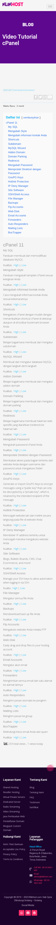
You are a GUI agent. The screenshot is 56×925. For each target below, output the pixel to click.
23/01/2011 (8, 90)
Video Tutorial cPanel (19, 39)
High (16, 265)
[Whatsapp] (21, 913)
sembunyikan (31, 117)
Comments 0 (18, 90)
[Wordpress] (34, 913)
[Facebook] (28, 913)
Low (23, 265)
